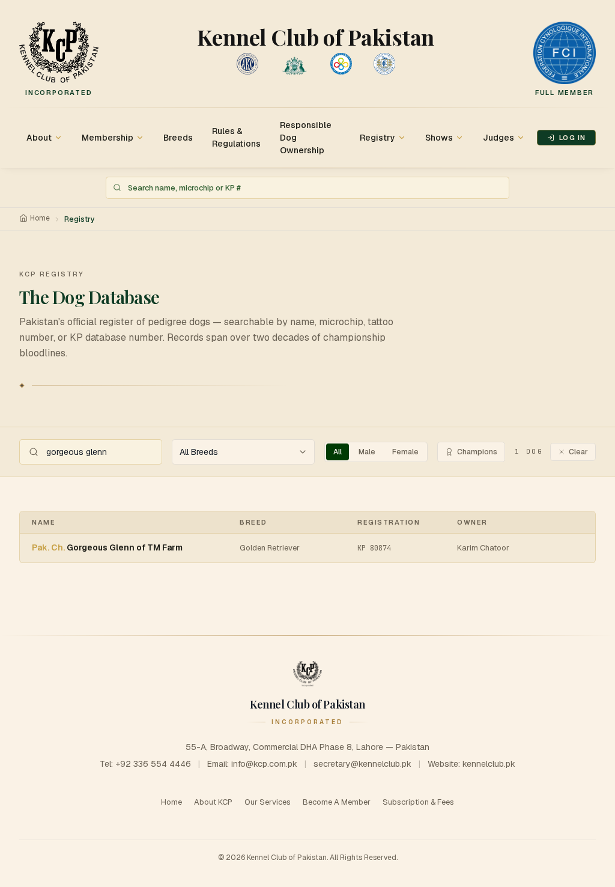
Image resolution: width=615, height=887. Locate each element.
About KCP (213, 802)
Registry (377, 137)
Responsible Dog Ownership (306, 138)
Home (40, 218)
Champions (477, 452)
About (39, 137)
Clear (578, 452)
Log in (572, 137)
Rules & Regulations (236, 137)
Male (367, 452)
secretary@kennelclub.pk (362, 763)
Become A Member (337, 802)
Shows (439, 137)
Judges (498, 137)
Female (405, 452)
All (337, 452)
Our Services (267, 802)
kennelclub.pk (488, 763)
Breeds (178, 137)
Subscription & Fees (418, 802)
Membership (107, 137)
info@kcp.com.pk (264, 763)
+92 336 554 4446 (153, 763)
